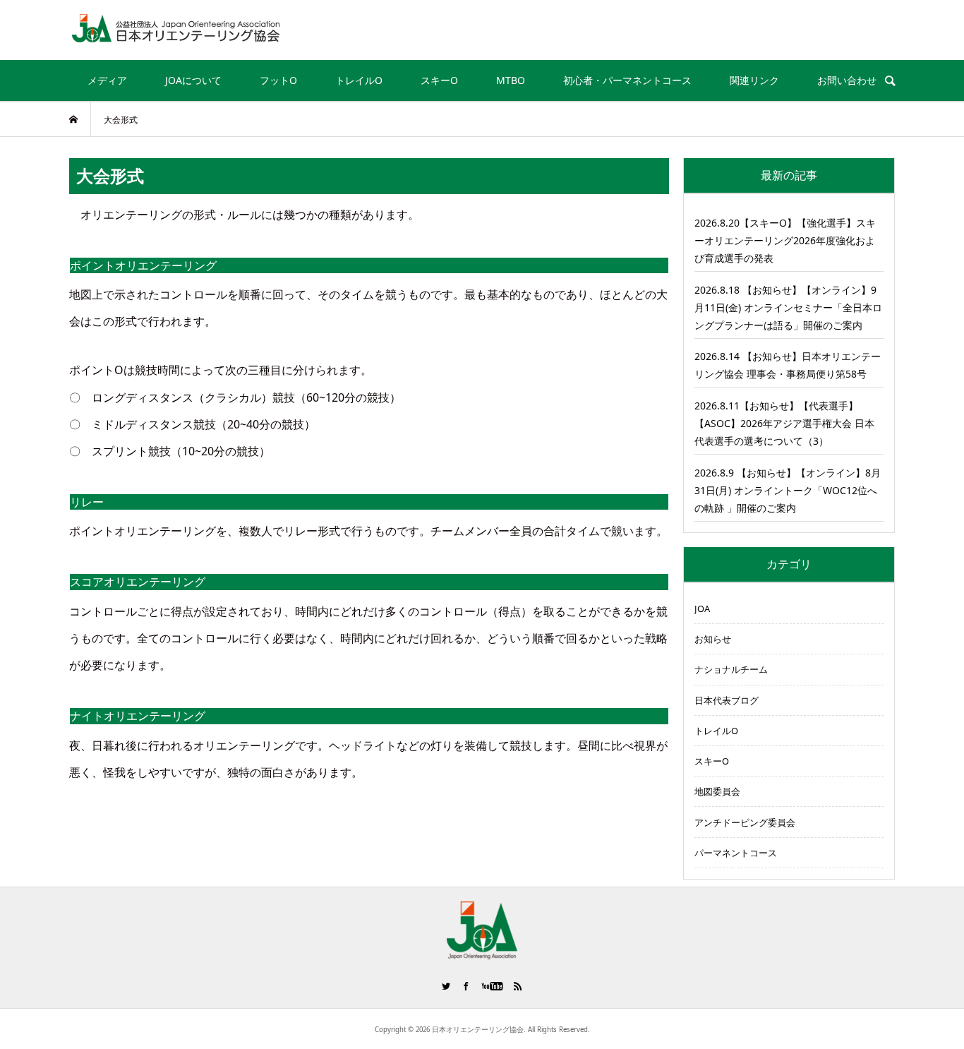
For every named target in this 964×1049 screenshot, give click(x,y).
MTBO (510, 80)
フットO (278, 80)
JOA (702, 608)
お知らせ (712, 639)
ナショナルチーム (731, 669)
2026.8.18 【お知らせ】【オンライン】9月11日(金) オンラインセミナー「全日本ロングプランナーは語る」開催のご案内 (788, 307)
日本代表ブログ (726, 700)
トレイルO (358, 80)
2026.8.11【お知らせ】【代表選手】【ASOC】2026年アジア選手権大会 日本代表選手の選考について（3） (784, 423)
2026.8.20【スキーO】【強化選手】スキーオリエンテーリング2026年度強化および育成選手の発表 (785, 240)
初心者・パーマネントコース (627, 80)
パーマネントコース (735, 852)
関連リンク (754, 80)
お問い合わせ (846, 80)
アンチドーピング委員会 (744, 822)
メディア (107, 80)
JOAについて (193, 80)
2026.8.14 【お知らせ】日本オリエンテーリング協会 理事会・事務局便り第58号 (787, 364)
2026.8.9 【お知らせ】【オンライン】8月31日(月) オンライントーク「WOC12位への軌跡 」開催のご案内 (787, 490)
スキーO (439, 80)
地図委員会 (717, 791)
